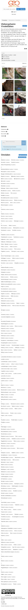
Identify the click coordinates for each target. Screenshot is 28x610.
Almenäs (17, 160)
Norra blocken (4, 133)
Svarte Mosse (6, 490)
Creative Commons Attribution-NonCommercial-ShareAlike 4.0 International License (13, 598)
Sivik (16, 459)
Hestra (4, 277)
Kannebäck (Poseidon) (8, 321)
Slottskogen (7, 469)
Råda (19, 441)
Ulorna (18, 530)
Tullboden (18, 514)
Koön (6, 333)
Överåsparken (6, 584)
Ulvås (4, 533)
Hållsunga (15, 293)
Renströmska (6, 434)
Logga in (14, 11)
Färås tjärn (17, 251)
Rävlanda (7, 445)
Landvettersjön (8, 361)
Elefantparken (18, 227)
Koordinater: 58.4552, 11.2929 (9, 55)
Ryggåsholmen (6, 441)
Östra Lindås (8, 579)
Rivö (18, 436)
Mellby (7, 394)
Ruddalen (18, 438)
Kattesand (7, 326)
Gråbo (18, 258)
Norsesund (17, 403)
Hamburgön (8, 269)
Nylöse (7, 408)
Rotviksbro (5, 438)
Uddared (5, 526)
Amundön (5, 162)
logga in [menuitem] (8, 149)
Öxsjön (17, 584)
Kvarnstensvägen (18, 345)
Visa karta (14, 14)
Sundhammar (8, 488)
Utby (16, 533)
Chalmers (7, 209)
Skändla (7, 467)
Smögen (7, 474)
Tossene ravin (6, 512)
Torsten (17, 509)
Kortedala (8, 331)
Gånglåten (19, 263)
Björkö (6, 178)
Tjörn (7, 504)
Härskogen (8, 303)
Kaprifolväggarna (7, 323)
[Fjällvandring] (20, 73)
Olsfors (5, 413)
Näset (18, 408)
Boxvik (16, 190)
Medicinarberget (8, 392)
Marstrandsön (8, 389)
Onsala (15, 413)
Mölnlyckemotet (8, 399)
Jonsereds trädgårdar (8, 317)
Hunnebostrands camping (9, 291)
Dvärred (6, 221)
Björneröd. (5, 181)
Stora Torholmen (7, 483)
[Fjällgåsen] (8, 86)
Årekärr (7, 560)
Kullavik (7, 338)
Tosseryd (7, 514)
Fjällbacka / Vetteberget (8, 241)
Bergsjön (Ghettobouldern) (11, 174)
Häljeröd (5, 296)
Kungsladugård (9, 342)
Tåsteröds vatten (9, 521)
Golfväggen (6, 258)
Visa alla (24, 63)
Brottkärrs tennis (7, 200)
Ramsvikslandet (9, 431)
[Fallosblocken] (20, 110)
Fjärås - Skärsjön (9, 244)
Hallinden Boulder (7, 267)
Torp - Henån (6, 509)
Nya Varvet (5, 406)
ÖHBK (6, 574)
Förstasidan (4, 20)
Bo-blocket (8, 183)
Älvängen (7, 565)
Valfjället (3, 136)
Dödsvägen (18, 221)
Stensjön (7, 481)
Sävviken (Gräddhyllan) (8, 495)
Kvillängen (19, 347)
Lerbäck (5, 364)
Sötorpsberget (6, 498)
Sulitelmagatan (17, 486)
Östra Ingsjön (8, 577)
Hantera (24, 25)
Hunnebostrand (8, 289)
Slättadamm (8, 471)
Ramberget (8, 429)
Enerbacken (6, 230)
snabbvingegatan (7, 476)
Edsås (12, 225)
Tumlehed (5, 516)
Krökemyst (7, 335)
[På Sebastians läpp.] (20, 86)
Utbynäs (5, 535)
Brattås (5, 193)
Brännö (5, 202)
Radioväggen (6, 426)
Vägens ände (6, 549)
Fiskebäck (7, 234)
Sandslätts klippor (7, 457)
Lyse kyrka (6, 376)
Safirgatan (5, 452)
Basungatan (8, 171)
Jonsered (7, 314)
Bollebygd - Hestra (9, 188)
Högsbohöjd (6, 305)
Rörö (20, 448)
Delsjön (7, 213)
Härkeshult (7, 300)
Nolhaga (5, 403)
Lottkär (6, 373)
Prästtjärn (5, 422)
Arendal (15, 162)
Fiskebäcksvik (6, 237)
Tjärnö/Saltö (8, 502)
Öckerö (7, 572)
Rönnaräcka (8, 448)
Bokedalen (5, 186)
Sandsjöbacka (9, 455)
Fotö (17, 249)
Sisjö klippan (6, 459)
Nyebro (18, 406)
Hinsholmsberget (9, 279)
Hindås (14, 277)
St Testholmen (6, 479)
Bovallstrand (6, 190)
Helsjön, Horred (9, 274)
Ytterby (7, 556)
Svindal (7, 493)
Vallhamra (7, 542)
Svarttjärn (17, 490)
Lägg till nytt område (23, 154)
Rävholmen (8, 443)
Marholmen (6, 387)
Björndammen (19, 178)
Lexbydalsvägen (9, 366)
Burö (15, 202)
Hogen (5, 286)
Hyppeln (5, 293)
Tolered (7, 507)
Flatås (4, 246)
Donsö (7, 218)
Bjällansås (17, 176)
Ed (4, 225)
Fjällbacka (7, 239)
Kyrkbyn (18, 350)
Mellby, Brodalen (7, 397)
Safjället (18, 452)
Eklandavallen (6, 227)
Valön (6, 544)
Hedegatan (5, 272)
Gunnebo (7, 263)
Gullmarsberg (8, 260)
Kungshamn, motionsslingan (9, 340)
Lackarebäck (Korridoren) (11, 356)
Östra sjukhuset (9, 581)
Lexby (17, 364)
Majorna (7, 385)
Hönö (18, 305)
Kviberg (7, 347)
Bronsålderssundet (9, 197)
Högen (20, 303)
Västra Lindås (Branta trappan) (10, 552)
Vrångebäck (6, 547)
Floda (7, 249)
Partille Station (16, 420)
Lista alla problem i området (9, 60)
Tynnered (5, 519)
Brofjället (5, 195)
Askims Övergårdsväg (8, 164)
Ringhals (7, 436)
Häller (14, 296)
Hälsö (6, 298)
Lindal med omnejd (9, 368)
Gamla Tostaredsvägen (10, 255)
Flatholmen (3, 131)
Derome (6, 216)
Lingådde (7, 371)
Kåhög (7, 352)
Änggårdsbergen (9, 567)
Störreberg (5, 486)
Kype (6, 350)
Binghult (5, 176)
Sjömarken (7, 462)
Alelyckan (5, 160)
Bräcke (18, 200)
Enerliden (16, 230)
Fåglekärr (5, 251)
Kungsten (5, 345)
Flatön (13, 246)
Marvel (21, 389)
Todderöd (19, 504)
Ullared (7, 530)
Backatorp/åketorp (9, 169)
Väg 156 (18, 547)
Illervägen (5, 310)
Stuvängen (19, 483)
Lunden (17, 373)
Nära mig (23, 9)
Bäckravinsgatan (7, 205)
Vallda (6, 540)
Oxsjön (6, 415)
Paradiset (5, 420)
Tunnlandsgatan (18, 516)
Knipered (7, 328)
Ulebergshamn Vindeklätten (11, 528)
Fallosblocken (4, 129)
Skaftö (7, 464)
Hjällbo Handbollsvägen (8, 281)
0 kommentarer (6, 58)
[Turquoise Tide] (8, 73)
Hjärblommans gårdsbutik (11, 284)
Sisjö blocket (20, 457)
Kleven (18, 326)
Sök (18, 9)
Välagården (17, 549)
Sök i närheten (6, 56)
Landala (5, 359)
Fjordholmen (19, 237)
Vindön (17, 544)
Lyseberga (7, 378)
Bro (14, 193)
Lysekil (7, 380)
